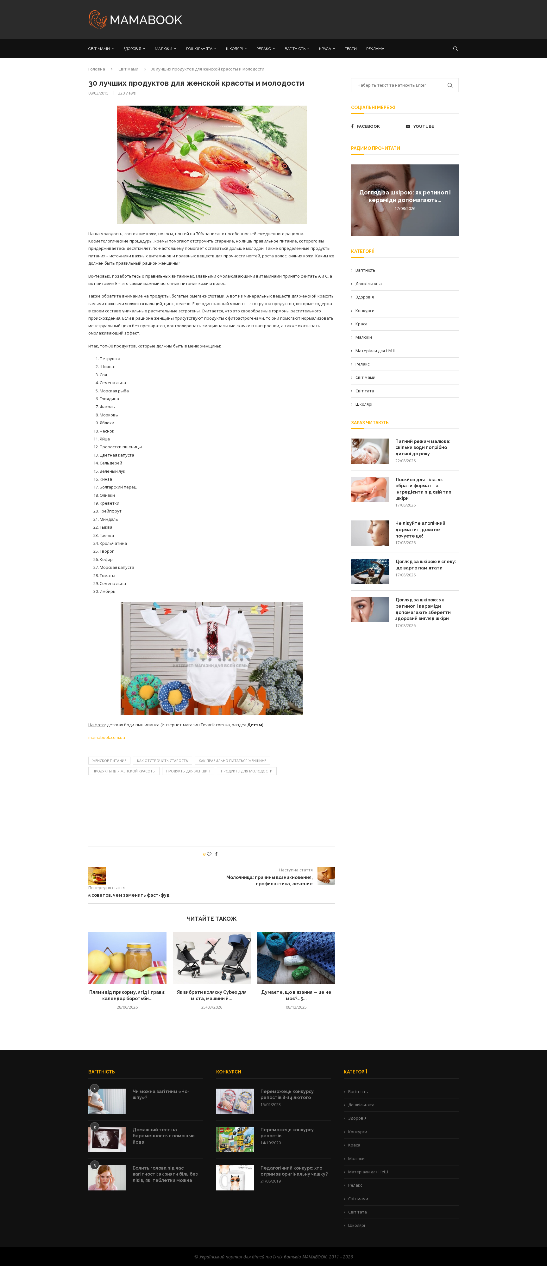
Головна (96, 69)
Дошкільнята (368, 283)
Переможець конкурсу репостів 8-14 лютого (287, 1094)
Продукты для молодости (247, 771)
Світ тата (364, 391)
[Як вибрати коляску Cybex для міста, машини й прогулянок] (212, 958)
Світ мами (128, 69)
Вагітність (365, 270)
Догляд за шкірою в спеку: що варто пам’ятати (425, 564)
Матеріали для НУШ (375, 350)
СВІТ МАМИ (99, 48)
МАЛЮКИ (163, 48)
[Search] (455, 49)
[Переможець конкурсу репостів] (235, 1139)
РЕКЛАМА (375, 48)
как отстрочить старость (162, 760)
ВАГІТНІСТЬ (295, 48)
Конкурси (364, 310)
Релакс (362, 364)
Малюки (363, 337)
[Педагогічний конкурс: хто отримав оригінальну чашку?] (235, 1177)
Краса (361, 324)
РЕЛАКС (263, 48)
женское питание (109, 760)
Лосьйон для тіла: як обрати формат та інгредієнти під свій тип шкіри (423, 489)
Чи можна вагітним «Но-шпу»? (161, 1094)
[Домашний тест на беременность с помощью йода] (107, 1139)
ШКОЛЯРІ (234, 48)
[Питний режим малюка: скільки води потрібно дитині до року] (370, 451)
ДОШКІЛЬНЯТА (199, 48)
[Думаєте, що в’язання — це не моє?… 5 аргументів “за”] (296, 958)
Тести (351, 48)
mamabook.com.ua (106, 737)
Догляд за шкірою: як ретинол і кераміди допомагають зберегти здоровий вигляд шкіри (423, 609)
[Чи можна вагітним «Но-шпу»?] (107, 1101)
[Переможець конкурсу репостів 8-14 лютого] (235, 1101)
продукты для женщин (188, 771)
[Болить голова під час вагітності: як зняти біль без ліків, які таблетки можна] (107, 1177)
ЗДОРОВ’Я (132, 48)
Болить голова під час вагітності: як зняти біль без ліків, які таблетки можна (165, 1174)
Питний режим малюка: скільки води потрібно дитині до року (422, 447)
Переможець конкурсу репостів (287, 1133)
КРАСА (325, 48)
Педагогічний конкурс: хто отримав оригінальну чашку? (294, 1171)
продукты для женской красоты (123, 771)
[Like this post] (209, 854)
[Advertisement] (337, 19)
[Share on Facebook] (216, 854)
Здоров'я (364, 297)
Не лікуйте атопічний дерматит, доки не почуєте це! (420, 529)
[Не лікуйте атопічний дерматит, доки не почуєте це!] (370, 533)
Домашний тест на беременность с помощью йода (164, 1136)
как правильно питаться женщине (232, 760)
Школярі (363, 404)
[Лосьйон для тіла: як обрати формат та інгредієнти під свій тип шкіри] (370, 489)
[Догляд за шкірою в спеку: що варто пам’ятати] (370, 571)
